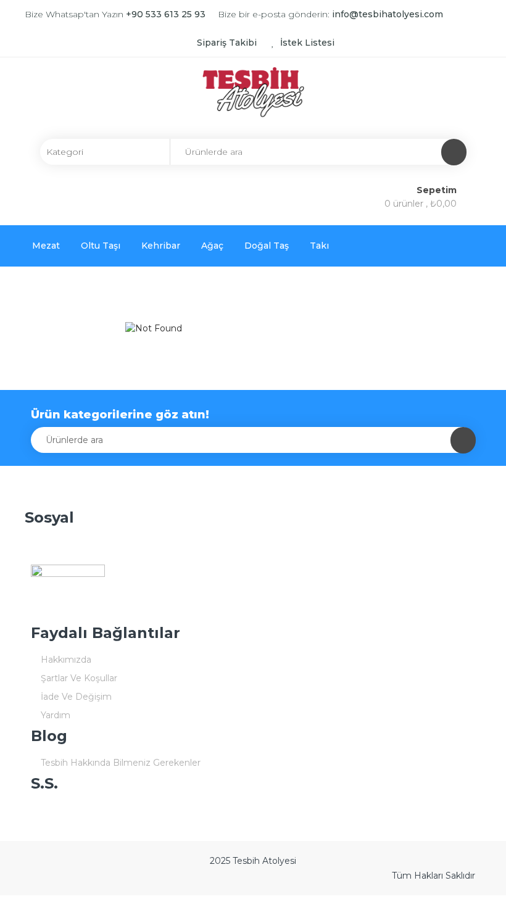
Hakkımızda (66, 659)
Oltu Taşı (100, 245)
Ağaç (212, 245)
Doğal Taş (266, 245)
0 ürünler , (420, 203)
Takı (319, 245)
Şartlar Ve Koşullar (79, 678)
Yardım (55, 715)
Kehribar (160, 245)
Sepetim (438, 190)
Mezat (46, 245)
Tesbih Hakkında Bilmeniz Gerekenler (121, 762)
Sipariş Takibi (226, 42)
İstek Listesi (306, 42)
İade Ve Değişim (76, 696)
